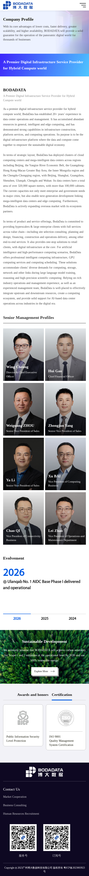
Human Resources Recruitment (21, 813)
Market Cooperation (14, 796)
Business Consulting (14, 805)
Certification (62, 695)
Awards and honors (32, 695)
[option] (44, 581)
